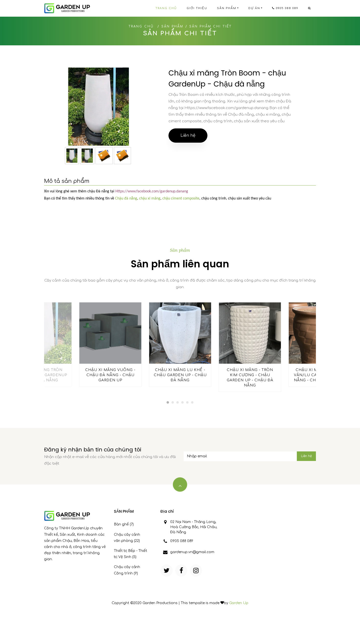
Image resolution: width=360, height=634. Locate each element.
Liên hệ (187, 135)
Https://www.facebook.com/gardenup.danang (151, 191)
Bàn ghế (124, 524)
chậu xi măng (149, 198)
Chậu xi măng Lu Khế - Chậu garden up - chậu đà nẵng (180, 375)
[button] (168, 402)
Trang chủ (141, 26)
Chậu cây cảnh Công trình (127, 570)
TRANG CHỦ (166, 8)
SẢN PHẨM (226, 8)
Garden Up (238, 603)
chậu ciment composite (180, 198)
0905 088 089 (286, 8)
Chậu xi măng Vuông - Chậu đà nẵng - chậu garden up (110, 375)
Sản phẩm (172, 26)
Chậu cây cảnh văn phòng (127, 538)
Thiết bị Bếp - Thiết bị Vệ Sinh (130, 554)
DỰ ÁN (254, 8)
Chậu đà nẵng (126, 198)
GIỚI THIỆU (197, 8)
